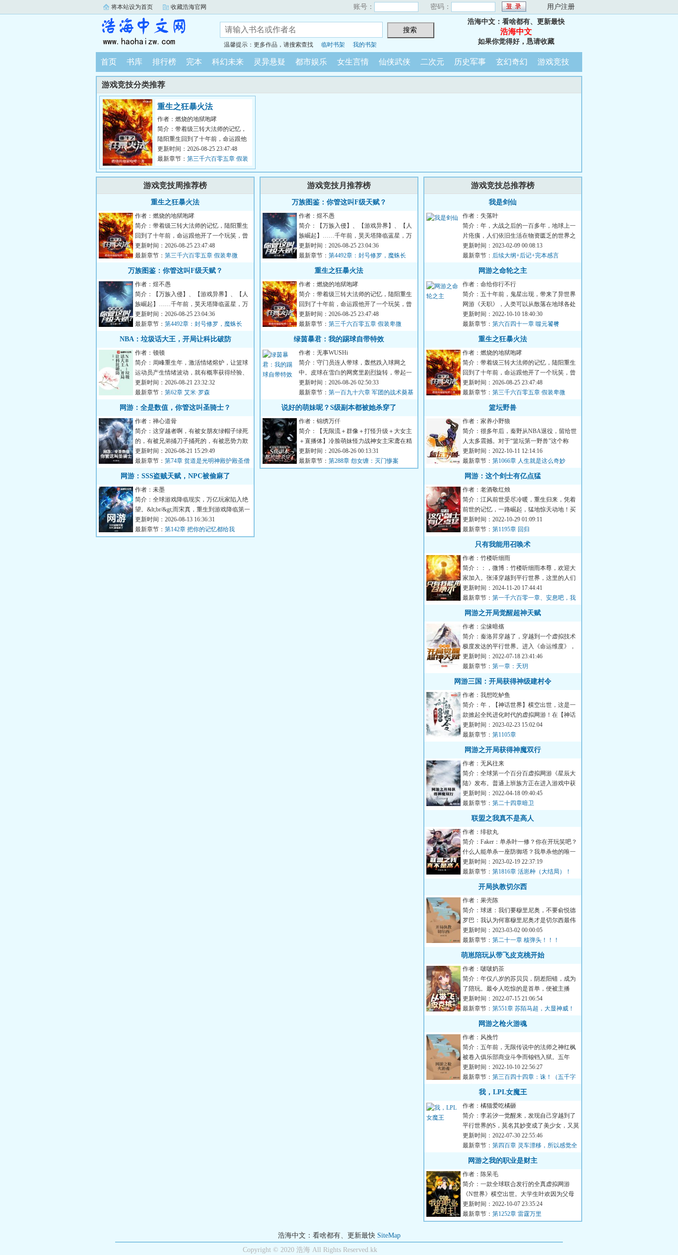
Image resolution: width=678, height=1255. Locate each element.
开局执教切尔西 (502, 886)
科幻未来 (228, 62)
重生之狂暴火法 (185, 106)
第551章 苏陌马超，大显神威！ (533, 1008)
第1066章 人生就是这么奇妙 (528, 460)
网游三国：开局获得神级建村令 (502, 681)
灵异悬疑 (269, 62)
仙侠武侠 (394, 62)
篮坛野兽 (503, 407)
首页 (109, 62)
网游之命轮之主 (502, 270)
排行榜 (164, 62)
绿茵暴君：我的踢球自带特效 (339, 339)
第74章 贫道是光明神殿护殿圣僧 (207, 460)
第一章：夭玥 (510, 666)
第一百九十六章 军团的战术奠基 (371, 392)
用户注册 (561, 6)
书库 (134, 62)
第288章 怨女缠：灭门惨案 (364, 460)
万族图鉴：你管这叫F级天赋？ (175, 270)
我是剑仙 (503, 202)
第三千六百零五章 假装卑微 (201, 255)
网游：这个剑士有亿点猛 (503, 476)
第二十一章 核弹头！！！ (525, 940)
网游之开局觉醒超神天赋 (503, 613)
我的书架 (365, 44)
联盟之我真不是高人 (503, 818)
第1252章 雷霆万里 (517, 1213)
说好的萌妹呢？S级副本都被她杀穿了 (339, 407)
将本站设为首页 (132, 6)
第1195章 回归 (511, 529)
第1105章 (504, 734)
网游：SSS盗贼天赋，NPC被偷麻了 (175, 476)
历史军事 (470, 62)
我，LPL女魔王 (503, 1092)
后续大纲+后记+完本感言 (525, 255)
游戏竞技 (553, 62)
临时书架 (333, 44)
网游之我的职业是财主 (503, 1160)
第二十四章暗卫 (513, 803)
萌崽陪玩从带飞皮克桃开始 (502, 955)
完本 (194, 62)
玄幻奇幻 (512, 62)
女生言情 (353, 62)
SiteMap (389, 1235)
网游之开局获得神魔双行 (503, 749)
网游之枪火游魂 (502, 1023)
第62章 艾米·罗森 (187, 392)
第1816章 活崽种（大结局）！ (531, 871)
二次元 (432, 62)
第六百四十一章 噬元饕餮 (525, 323)
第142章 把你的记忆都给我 (200, 529)
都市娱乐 (311, 62)
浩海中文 (150, 31)
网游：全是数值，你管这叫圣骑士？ (175, 407)
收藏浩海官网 (188, 6)
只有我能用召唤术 (503, 544)
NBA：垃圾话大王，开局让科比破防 (175, 339)
